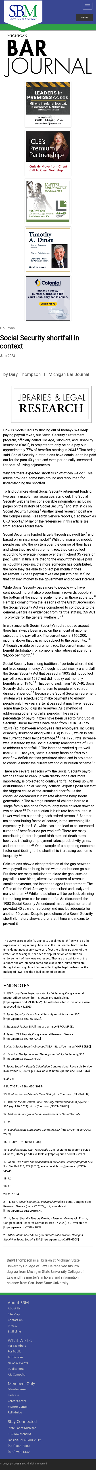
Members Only (21, 1384)
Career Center (17, 1401)
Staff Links (14, 1331)
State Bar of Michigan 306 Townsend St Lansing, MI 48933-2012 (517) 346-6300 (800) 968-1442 (24, 1440)
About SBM (18, 1303)
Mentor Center (18, 1407)
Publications (16, 1369)
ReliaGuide (15, 1412)
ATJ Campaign (17, 1374)
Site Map (14, 1314)
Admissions (15, 1357)
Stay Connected (22, 1422)
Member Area (17, 1389)
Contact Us (15, 1320)
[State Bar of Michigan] (23, 15)
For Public (14, 1351)
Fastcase (13, 1395)
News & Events (18, 1363)
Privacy (12, 1326)
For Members (17, 1346)
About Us (14, 1308)
